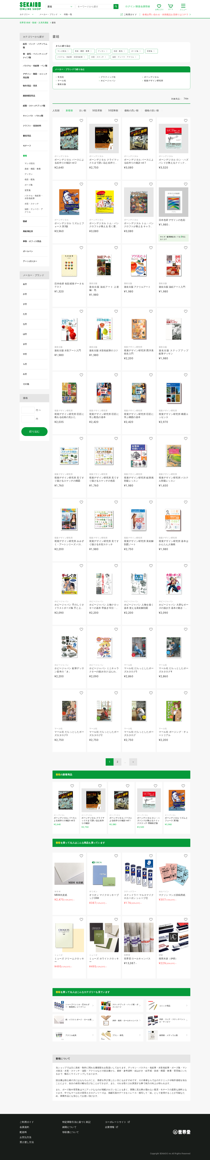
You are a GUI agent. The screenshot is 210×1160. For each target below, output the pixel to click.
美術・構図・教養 (33, 169)
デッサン (29, 174)
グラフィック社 (108, 77)
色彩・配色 (30, 179)
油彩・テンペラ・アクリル (34, 210)
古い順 (82, 110)
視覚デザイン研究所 (153, 80)
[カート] (170, 7)
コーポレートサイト (115, 1122)
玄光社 (61, 77)
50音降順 (113, 110)
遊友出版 (62, 84)
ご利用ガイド (130, 14)
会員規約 (24, 1127)
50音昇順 (97, 110)
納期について (69, 1127)
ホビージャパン (108, 80)
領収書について (70, 1132)
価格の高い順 (131, 110)
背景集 (28, 190)
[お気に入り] (159, 7)
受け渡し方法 (27, 1142)
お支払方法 (26, 1137)
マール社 (62, 80)
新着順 (69, 110)
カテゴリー (25, 14)
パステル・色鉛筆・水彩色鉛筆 (34, 197)
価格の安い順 (152, 110)
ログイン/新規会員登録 (137, 6)
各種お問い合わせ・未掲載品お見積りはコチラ (165, 14)
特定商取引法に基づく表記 (76, 1122)
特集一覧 (68, 14)
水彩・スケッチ (32, 204)
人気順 (56, 110)
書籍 (58, 774)
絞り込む (34, 431)
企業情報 (109, 1127)
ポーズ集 (29, 185)
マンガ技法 (30, 163)
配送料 (23, 1132)
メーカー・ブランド (48, 14)
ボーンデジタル (151, 77)
